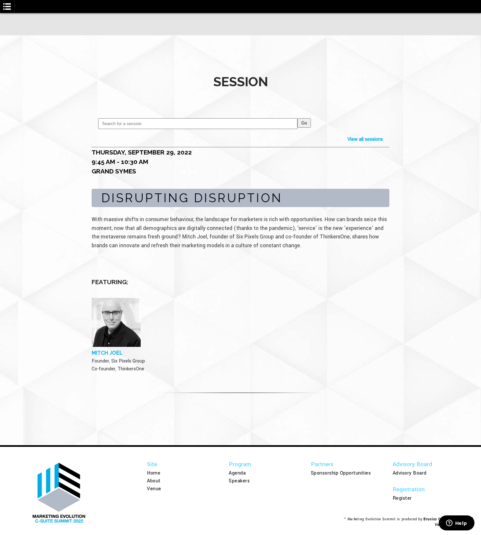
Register (402, 498)
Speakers (239, 481)
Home (153, 473)
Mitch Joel (107, 353)
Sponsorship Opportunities (341, 473)
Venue (154, 488)
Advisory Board (410, 473)
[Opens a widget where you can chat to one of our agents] (456, 523)
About (154, 481)
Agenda (237, 473)
